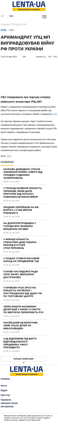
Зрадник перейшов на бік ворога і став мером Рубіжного (21, 210)
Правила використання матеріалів (9, 403)
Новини (5, 378)
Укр (2, 16)
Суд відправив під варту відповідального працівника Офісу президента (20, 343)
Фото (4, 385)
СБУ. (55, 114)
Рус (11, 16)
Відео (4, 390)
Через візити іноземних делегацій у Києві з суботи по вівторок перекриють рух (23, 309)
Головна (5, 24)
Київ (25, 24)
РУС (55, 57)
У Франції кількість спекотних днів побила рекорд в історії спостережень (19, 243)
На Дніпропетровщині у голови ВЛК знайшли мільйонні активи (19, 226)
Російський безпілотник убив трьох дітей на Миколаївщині (20, 325)
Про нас (5, 395)
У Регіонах (16, 24)
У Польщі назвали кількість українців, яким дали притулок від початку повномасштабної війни (22, 192)
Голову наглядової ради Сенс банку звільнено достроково (20, 274)
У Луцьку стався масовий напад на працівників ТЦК (21, 260)
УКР (50, 57)
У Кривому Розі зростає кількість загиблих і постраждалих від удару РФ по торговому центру (22, 292)
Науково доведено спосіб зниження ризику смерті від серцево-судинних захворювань (22, 173)
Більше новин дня (23, 359)
